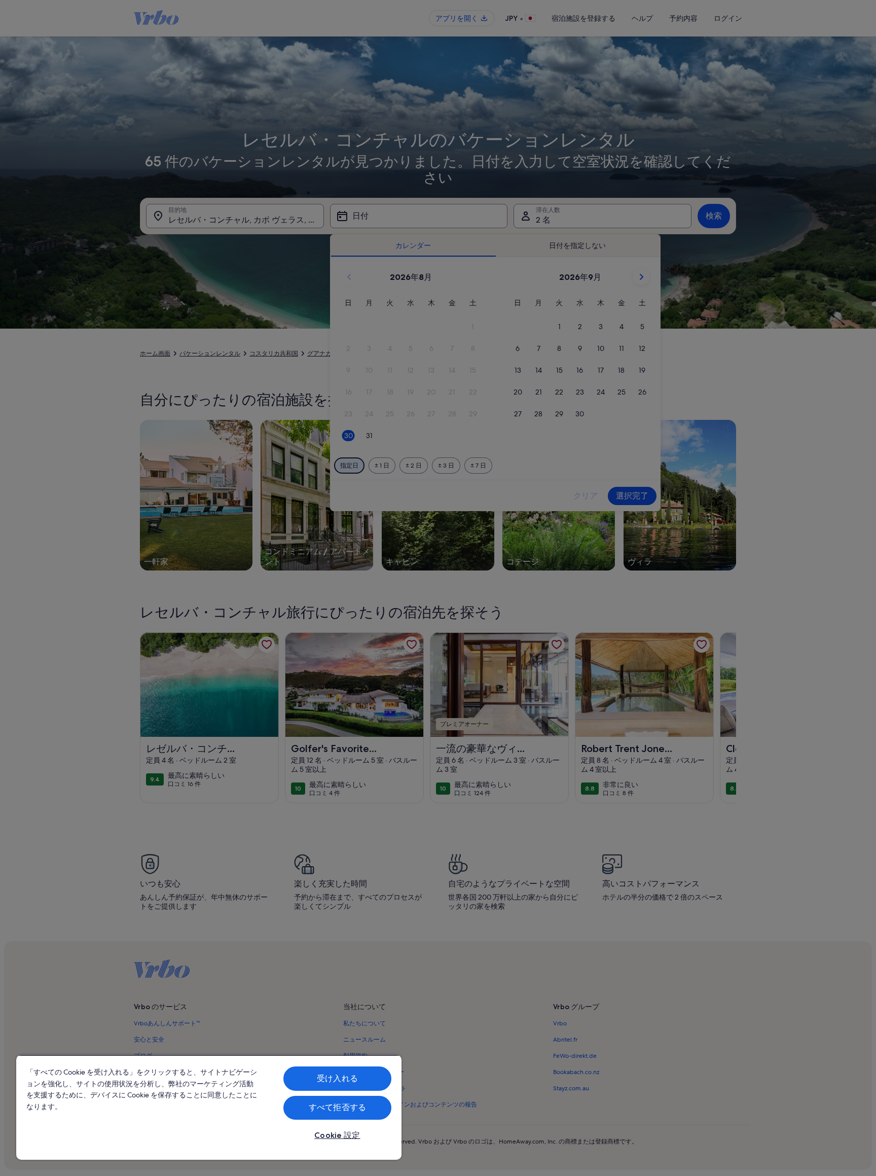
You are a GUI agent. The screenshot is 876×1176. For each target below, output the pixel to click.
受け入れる (337, 1078)
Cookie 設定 (337, 1135)
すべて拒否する (337, 1107)
